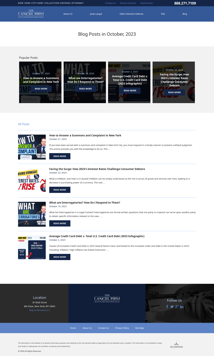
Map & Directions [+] (39, 310)
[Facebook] (167, 306)
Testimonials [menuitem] (146, 3)
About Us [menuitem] (67, 13)
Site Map (139, 328)
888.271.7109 (185, 3)
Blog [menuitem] (185, 13)
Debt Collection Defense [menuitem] (131, 13)
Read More (60, 156)
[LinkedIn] (181, 306)
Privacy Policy (122, 328)
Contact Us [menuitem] (110, 3)
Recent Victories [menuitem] (128, 3)
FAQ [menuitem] (163, 13)
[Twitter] (172, 306)
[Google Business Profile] (176, 306)
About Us (87, 328)
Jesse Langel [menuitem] (96, 13)
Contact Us (103, 328)
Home (73, 328)
